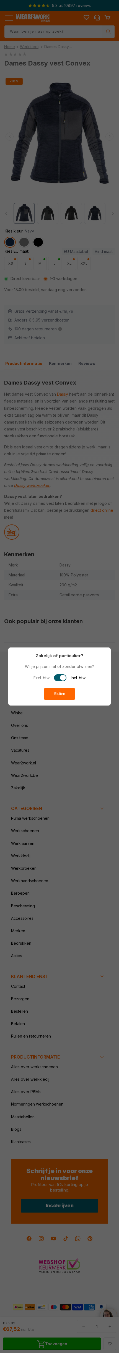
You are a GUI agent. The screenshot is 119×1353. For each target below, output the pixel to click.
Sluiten (59, 694)
